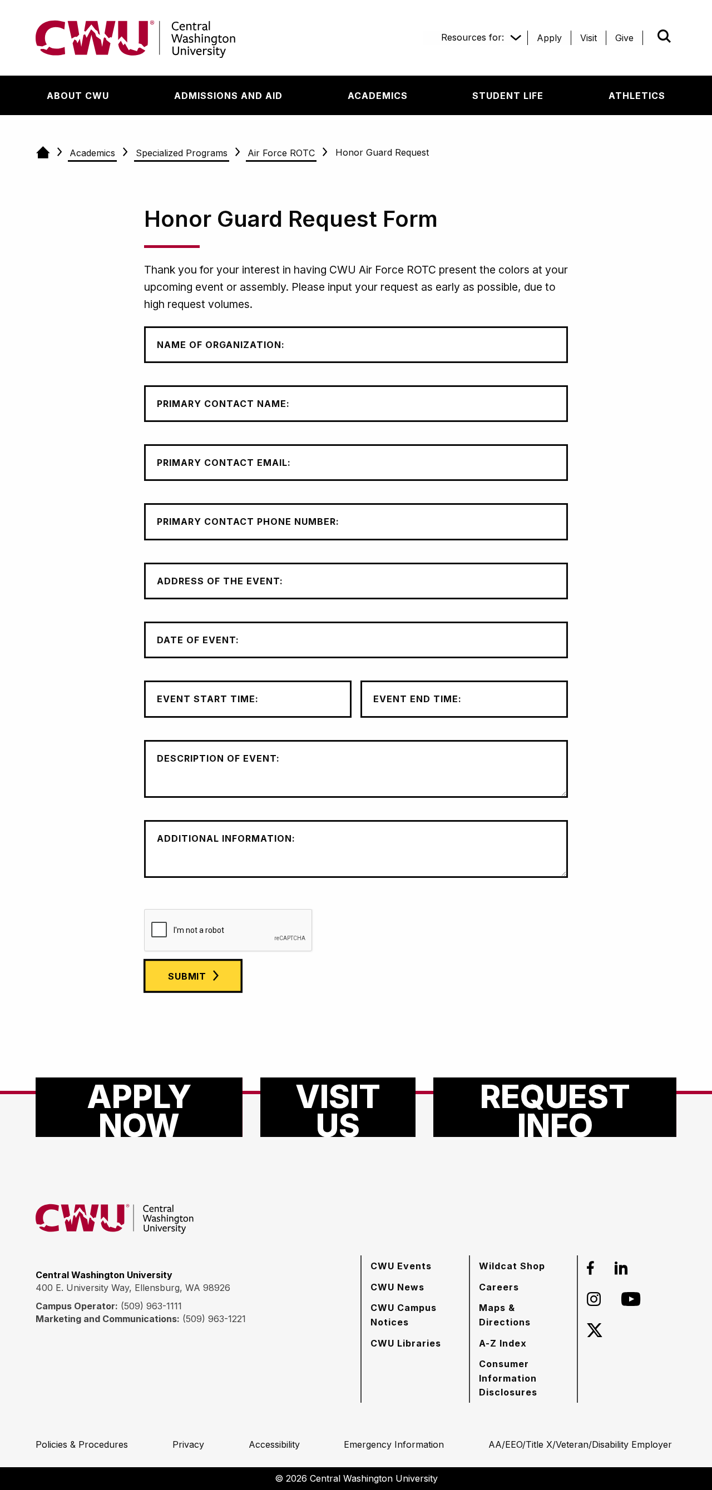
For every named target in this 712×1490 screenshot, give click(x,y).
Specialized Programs (182, 152)
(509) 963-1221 (214, 1318)
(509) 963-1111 (151, 1306)
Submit (649, 36)
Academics (92, 152)
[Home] (43, 153)
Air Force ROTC (281, 152)
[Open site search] (664, 36)
